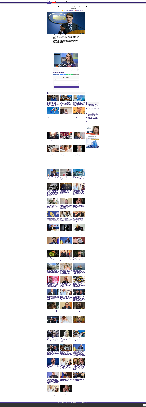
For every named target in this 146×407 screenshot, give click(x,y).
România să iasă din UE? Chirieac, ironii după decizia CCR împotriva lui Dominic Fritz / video (66, 298)
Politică (58, 1)
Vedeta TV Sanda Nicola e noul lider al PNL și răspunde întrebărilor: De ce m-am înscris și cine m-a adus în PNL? (53, 104)
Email (77, 74)
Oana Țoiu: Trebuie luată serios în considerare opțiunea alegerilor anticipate (53, 177)
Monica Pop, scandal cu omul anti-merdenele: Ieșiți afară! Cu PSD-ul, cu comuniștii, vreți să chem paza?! (93, 105)
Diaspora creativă (75, 1)
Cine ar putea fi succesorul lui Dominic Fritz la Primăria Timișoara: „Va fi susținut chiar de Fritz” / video (65, 367)
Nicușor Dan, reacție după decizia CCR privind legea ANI (66, 380)
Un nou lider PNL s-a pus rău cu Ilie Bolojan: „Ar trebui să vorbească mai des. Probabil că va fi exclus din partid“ (53, 353)
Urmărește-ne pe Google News (79, 10)
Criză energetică (65, 1)
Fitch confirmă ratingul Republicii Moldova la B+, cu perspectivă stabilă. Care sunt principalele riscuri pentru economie (78, 178)
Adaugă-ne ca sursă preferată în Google (68, 10)
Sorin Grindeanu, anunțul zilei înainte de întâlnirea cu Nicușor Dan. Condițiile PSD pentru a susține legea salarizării (52, 285)
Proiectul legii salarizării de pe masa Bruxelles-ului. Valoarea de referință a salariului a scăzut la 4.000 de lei (79, 246)
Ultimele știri (54, 1)
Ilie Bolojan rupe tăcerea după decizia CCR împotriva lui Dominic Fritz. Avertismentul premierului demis (65, 395)
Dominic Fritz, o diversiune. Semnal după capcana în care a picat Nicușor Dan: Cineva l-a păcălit (65, 312)
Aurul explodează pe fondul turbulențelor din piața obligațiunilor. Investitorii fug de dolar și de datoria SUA (79, 285)
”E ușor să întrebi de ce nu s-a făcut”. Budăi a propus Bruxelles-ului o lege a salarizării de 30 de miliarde (79, 141)
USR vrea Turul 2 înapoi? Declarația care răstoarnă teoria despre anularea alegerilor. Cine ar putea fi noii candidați (52, 339)
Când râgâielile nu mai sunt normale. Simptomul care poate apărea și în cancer (52, 206)
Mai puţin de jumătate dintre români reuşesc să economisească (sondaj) (78, 233)
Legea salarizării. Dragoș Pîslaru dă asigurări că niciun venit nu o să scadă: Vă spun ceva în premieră (53, 298)
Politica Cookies (68, 402)
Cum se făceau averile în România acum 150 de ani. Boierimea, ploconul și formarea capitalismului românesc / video (66, 353)
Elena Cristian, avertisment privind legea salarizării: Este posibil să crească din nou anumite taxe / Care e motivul (52, 233)
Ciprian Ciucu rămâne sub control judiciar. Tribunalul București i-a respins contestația (79, 258)
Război (61, 1)
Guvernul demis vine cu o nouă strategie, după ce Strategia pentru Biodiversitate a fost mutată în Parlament (78, 339)
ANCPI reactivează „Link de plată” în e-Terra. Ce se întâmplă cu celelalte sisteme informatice (53, 271)
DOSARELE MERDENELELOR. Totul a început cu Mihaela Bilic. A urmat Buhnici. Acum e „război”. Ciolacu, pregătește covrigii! (93, 122)
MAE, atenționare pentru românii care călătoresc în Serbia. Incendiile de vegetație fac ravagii (66, 192)
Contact (78, 402)
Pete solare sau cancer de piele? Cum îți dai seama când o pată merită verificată (52, 311)
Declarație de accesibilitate (84, 402)
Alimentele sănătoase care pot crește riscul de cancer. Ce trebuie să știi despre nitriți (53, 258)
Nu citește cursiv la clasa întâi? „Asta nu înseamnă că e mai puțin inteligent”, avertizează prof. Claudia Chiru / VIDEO (66, 154)
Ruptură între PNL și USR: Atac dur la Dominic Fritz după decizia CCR (53, 366)
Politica (68, 5)
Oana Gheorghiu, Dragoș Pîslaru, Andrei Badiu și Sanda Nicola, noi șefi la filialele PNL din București (53, 219)
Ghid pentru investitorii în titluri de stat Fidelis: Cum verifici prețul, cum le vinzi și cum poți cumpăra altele (79, 104)
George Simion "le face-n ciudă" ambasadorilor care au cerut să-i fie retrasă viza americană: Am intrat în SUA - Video (79, 154)
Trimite (66, 86)
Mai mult (91, 1)
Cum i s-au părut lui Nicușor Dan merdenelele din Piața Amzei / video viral (66, 116)
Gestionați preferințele (73, 402)
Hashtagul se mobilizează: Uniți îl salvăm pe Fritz (79, 380)
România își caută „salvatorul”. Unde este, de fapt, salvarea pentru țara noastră (65, 233)
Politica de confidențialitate (61, 402)
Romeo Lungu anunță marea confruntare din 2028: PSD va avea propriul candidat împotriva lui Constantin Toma (66, 285)
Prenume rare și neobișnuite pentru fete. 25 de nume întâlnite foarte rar (66, 324)
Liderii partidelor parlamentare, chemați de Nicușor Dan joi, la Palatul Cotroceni (78, 324)
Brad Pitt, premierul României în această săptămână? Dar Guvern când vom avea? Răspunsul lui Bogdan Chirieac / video (53, 395)
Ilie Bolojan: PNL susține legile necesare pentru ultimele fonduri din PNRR (79, 206)
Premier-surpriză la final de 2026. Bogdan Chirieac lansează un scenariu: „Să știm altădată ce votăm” (66, 104)
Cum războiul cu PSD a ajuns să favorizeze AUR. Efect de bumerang (78, 116)
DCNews (49, 2)
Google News (61, 70)
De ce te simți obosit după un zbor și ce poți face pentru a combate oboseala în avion (53, 141)
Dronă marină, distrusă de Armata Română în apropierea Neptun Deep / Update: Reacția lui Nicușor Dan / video (79, 272)
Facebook (57, 74)
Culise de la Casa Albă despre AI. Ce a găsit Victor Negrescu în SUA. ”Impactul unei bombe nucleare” (53, 154)
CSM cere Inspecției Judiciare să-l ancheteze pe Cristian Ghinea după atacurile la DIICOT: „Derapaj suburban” (66, 207)
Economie (70, 1)
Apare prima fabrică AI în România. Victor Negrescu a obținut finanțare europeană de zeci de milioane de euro (65, 178)
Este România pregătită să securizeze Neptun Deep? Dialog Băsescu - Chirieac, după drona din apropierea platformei (66, 141)
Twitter (63, 74)
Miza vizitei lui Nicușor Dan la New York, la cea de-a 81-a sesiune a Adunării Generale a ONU (52, 246)
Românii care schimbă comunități (83, 1)
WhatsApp (70, 74)
